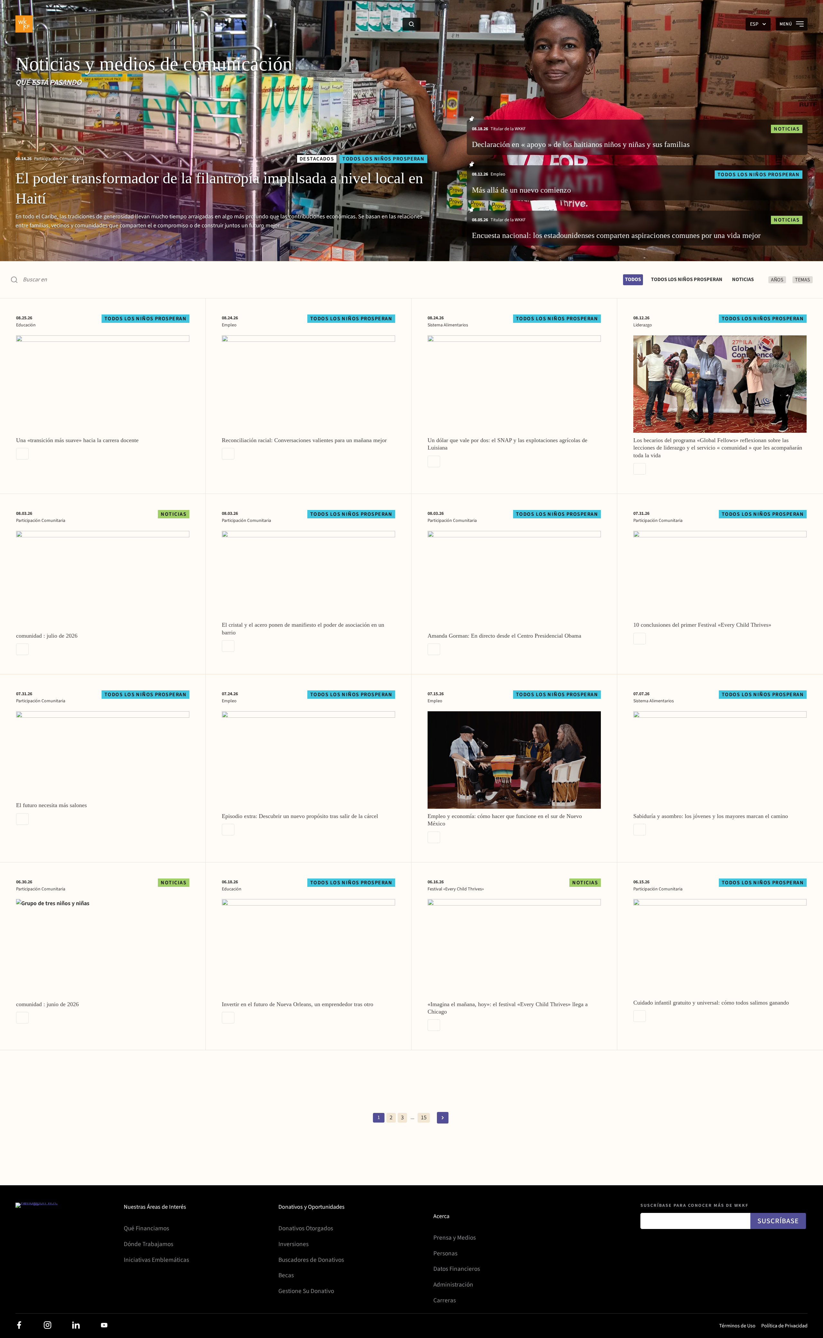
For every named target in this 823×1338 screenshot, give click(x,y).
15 (424, 1118)
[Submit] (411, 24)
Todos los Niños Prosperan (686, 279)
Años (777, 279)
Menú (786, 24)
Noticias (743, 279)
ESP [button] (754, 24)
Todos (633, 279)
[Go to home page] (24, 23)
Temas (802, 279)
